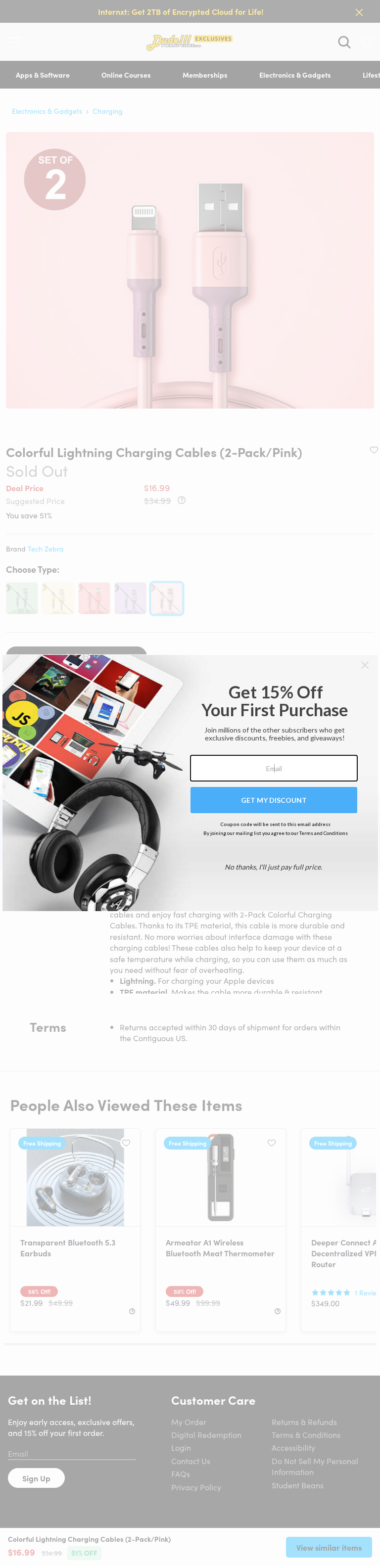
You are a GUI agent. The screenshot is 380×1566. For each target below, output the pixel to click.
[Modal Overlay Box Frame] (190, 783)
